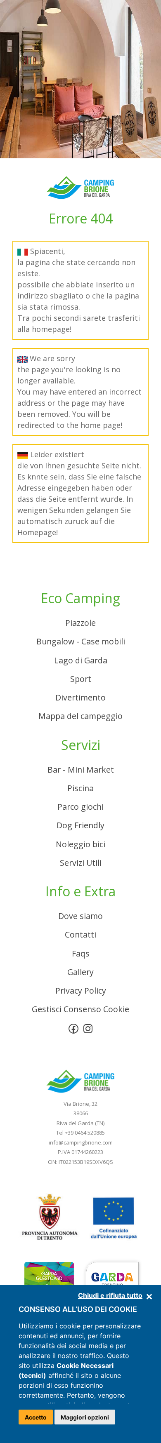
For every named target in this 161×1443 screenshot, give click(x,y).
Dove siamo (80, 915)
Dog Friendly (80, 825)
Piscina (80, 788)
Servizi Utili (81, 862)
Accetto (36, 1417)
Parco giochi (80, 806)
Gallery (80, 972)
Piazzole (80, 622)
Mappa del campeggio (80, 716)
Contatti (80, 934)
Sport (80, 678)
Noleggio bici (80, 844)
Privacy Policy (80, 990)
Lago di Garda (80, 660)
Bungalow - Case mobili (80, 641)
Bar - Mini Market (80, 769)
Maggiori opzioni (85, 1417)
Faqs (81, 953)
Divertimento (80, 697)
